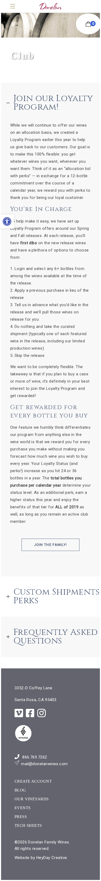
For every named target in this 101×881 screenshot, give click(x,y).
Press (21, 817)
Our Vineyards (32, 799)
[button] (7, 221)
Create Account (33, 781)
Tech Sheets (28, 825)
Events (23, 808)
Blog (20, 790)
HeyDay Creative (51, 857)
